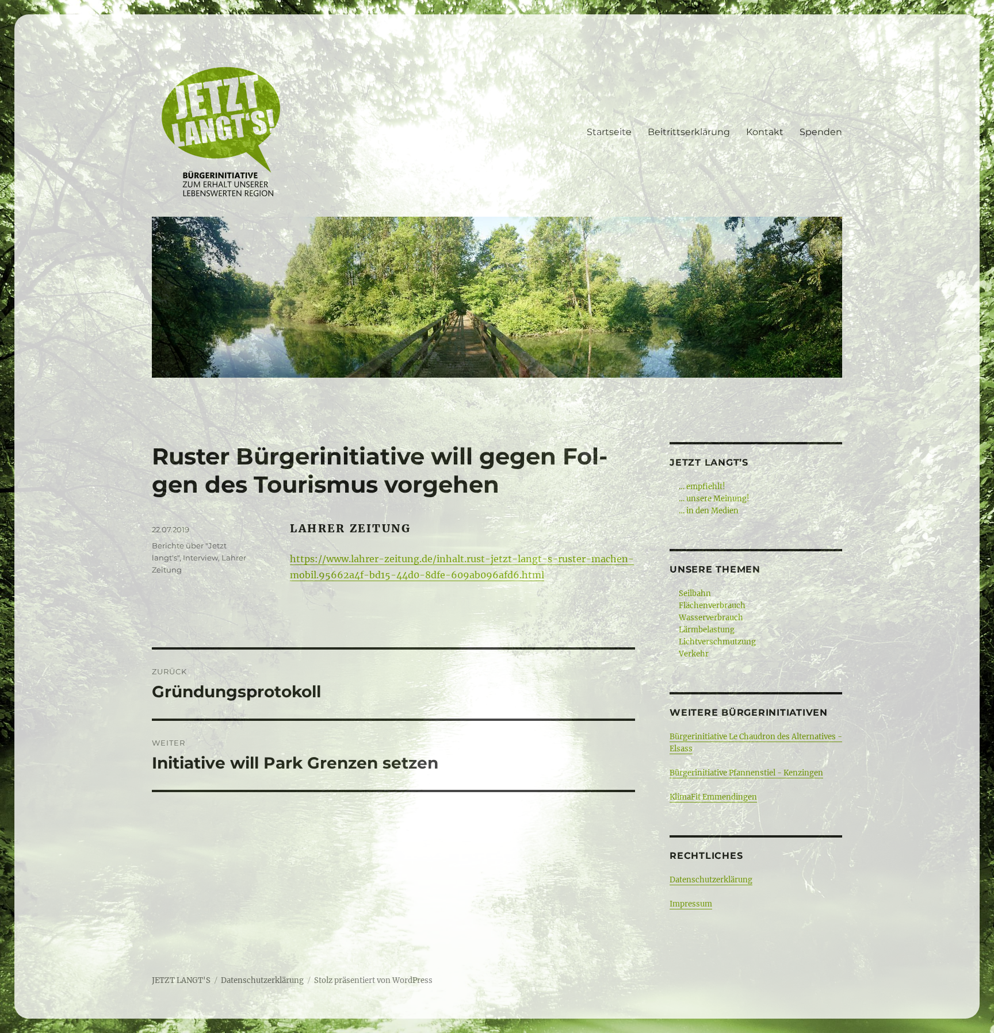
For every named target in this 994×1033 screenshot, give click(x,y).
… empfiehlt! (702, 486)
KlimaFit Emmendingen (713, 797)
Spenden (821, 131)
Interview (200, 557)
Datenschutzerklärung (711, 880)
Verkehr (694, 654)
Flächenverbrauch (712, 605)
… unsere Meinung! (714, 499)
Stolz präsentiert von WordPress (373, 980)
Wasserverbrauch (711, 618)
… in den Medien (709, 511)
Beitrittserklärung (689, 131)
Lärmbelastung (707, 630)
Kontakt (764, 131)
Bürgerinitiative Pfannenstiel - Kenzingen (746, 773)
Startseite (609, 131)
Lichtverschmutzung (717, 642)
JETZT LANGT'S (181, 980)
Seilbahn (695, 593)
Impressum (691, 904)
